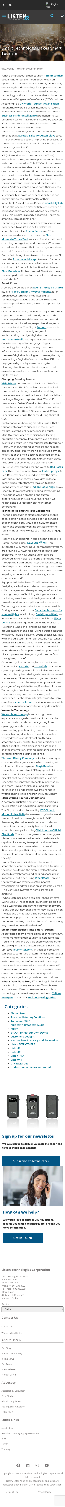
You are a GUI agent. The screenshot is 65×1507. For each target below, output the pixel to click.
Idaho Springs (50, 471)
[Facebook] (18, 1465)
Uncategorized (20, 1063)
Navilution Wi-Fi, (38, 543)
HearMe (24, 666)
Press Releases (9, 1369)
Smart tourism (54, 75)
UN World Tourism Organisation (39, 103)
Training (6, 1449)
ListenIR (16, 1048)
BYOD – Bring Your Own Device (29, 1032)
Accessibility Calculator (13, 1390)
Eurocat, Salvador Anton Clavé (36, 135)
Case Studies (8, 1396)
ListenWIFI (17, 1059)
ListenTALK (17, 1055)
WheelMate (42, 878)
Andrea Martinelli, (13, 339)
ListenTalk (40, 666)
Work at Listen (9, 1374)
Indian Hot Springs (43, 487)
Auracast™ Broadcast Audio (27, 1025)
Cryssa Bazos (34, 231)
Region (6, 1304)
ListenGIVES (7, 1411)
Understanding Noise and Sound (31, 1067)
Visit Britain (9, 383)
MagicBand (43, 766)
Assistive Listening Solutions (28, 1017)
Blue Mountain (11, 271)
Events (5, 1443)
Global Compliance (11, 1401)
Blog (4, 1438)
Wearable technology (15, 714)
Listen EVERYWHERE (23, 1044)
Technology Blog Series (42, 997)
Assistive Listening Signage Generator (21, 1433)
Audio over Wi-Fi (21, 1021)
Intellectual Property (12, 1353)
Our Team (7, 1364)
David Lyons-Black (47, 614)
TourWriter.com (22, 949)
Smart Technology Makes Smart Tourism (32, 50)
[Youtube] (47, 1465)
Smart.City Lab (54, 203)
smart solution (23, 702)
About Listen (18, 1013)
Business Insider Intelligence (19, 115)
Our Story (6, 1348)
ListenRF (16, 1052)
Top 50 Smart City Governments (31, 291)
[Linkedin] (28, 1465)
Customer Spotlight (22, 1036)
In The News (8, 1358)
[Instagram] (37, 1465)
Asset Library (8, 1428)
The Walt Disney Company (18, 758)
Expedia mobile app (25, 259)
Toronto (41, 327)
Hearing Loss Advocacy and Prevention (34, 1040)
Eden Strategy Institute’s (48, 287)
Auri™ (14, 1029)
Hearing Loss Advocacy (13, 1406)
